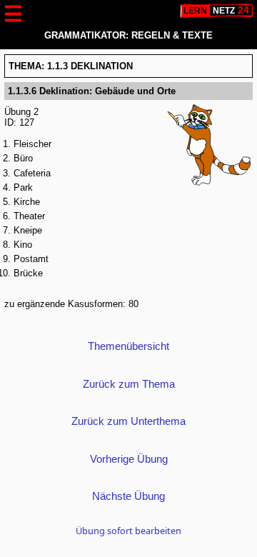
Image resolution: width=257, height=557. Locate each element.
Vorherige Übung (129, 459)
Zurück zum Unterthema (128, 421)
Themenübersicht (128, 346)
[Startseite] (216, 11)
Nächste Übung (128, 496)
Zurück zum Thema (129, 384)
